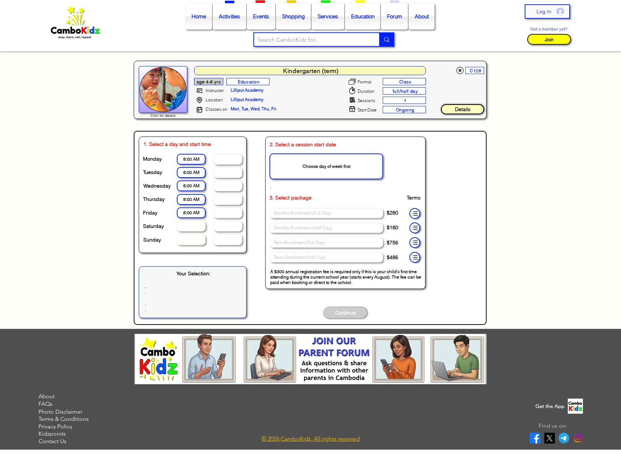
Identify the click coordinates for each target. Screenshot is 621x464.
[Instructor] (199, 90)
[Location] (199, 100)
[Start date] (352, 109)
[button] (549, 39)
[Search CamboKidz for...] (386, 39)
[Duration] (352, 90)
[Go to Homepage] (77, 25)
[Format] (352, 81)
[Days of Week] (199, 109)
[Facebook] (535, 438)
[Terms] (414, 213)
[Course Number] (460, 70)
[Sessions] (352, 100)
